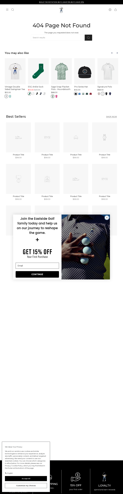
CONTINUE (37, 274)
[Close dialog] (107, 218)
